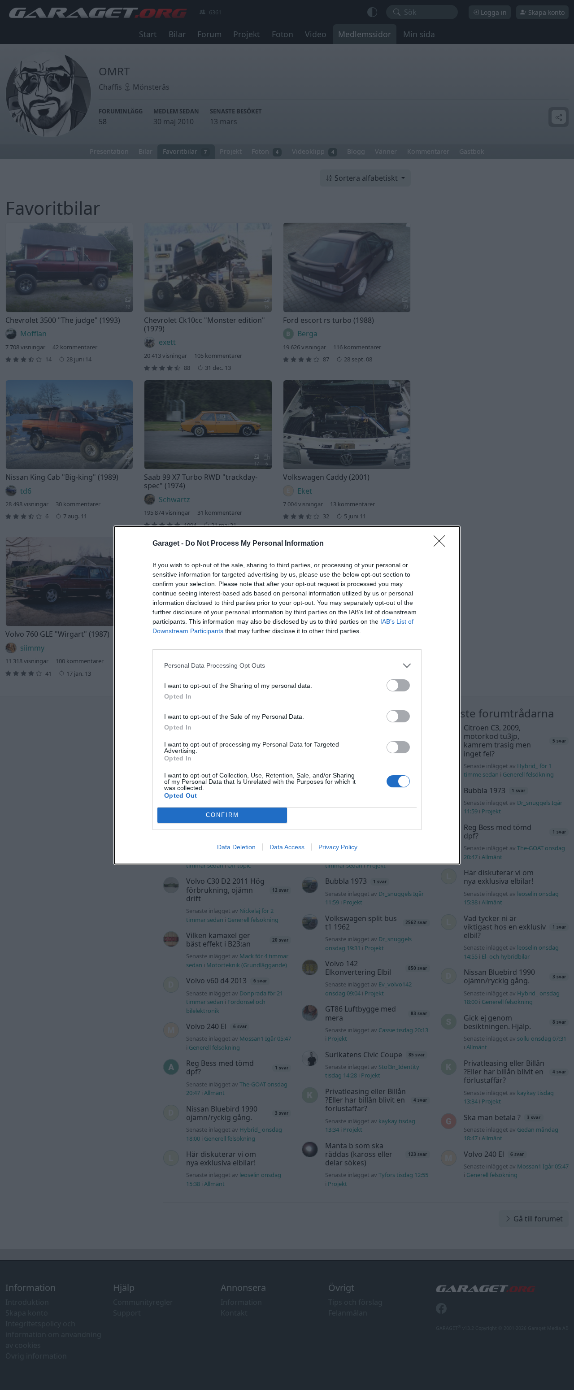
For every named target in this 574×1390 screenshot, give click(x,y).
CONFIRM (222, 815)
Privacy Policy (337, 847)
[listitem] (287, 665)
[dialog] (287, 695)
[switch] (398, 685)
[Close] (442, 543)
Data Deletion (236, 847)
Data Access (287, 847)
